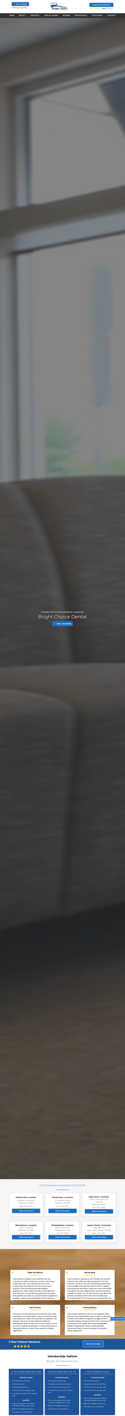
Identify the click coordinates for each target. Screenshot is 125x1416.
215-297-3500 (62, 1233)
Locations (97, 15)
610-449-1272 (62, 1206)
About (22, 15)
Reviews (66, 15)
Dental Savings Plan (19, 8)
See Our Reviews (93, 1344)
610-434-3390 (98, 1207)
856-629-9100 (26, 1206)
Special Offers (51, 15)
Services (35, 15)
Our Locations (117, 1319)
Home (11, 15)
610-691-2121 (26, 1233)
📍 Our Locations (20, 4)
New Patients (81, 15)
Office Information (26, 1211)
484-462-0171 (99, 1233)
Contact (111, 15)
